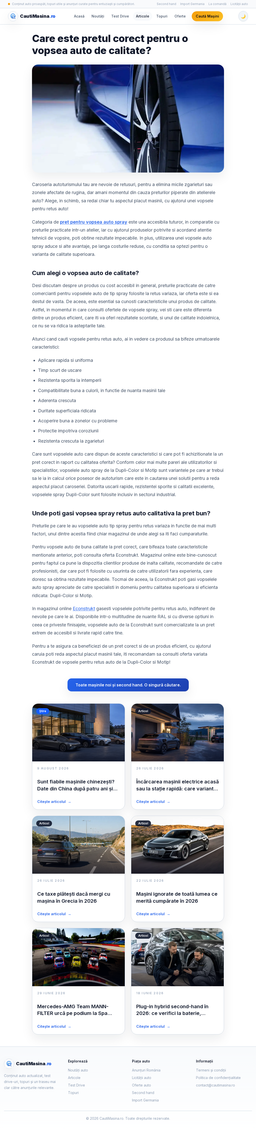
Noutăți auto (78, 1070)
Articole (142, 16)
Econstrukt (84, 608)
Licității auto (239, 4)
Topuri (162, 16)
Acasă (79, 16)
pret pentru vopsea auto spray (93, 222)
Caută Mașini (207, 16)
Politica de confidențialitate (218, 1077)
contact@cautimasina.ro (215, 1085)
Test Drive (120, 16)
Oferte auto (141, 1085)
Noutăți (98, 16)
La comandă (217, 4)
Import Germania (192, 4)
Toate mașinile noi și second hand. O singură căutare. (128, 684)
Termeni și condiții (211, 1070)
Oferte (180, 16)
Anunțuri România (146, 1070)
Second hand (166, 4)
